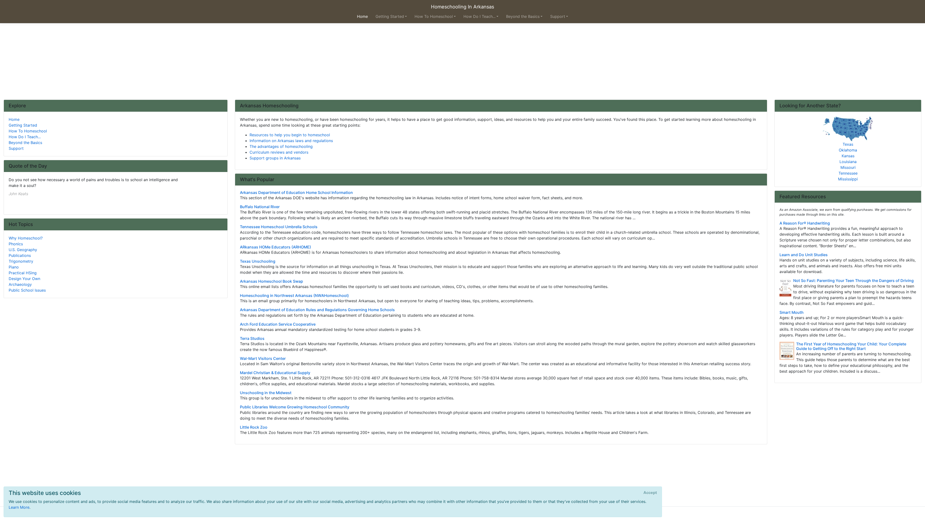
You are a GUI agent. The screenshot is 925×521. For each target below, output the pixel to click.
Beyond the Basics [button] (523, 16)
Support (16, 148)
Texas (848, 144)
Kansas (848, 155)
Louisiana (848, 161)
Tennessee (848, 173)
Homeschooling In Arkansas (462, 7)
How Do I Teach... (25, 136)
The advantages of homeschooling (281, 146)
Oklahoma (848, 150)
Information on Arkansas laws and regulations (291, 140)
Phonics (16, 243)
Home (14, 119)
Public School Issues (27, 290)
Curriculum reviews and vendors (279, 152)
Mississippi (848, 179)
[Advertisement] (462, 63)
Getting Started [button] (390, 16)
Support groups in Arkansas (275, 158)
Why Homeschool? (26, 238)
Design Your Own (24, 278)
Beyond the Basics (25, 142)
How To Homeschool (28, 131)
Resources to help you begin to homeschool (290, 134)
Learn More (19, 507)
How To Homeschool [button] (434, 16)
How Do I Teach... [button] (479, 16)
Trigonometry (21, 261)
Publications (20, 255)
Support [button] (557, 16)
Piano (14, 267)
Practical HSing (23, 272)
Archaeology (20, 284)
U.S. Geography (23, 249)
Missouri (848, 167)
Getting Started (23, 125)
